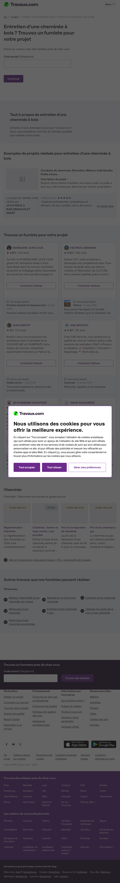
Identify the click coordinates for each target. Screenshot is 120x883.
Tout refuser (54, 467)
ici (58, 452)
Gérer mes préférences (87, 467)
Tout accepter (27, 467)
